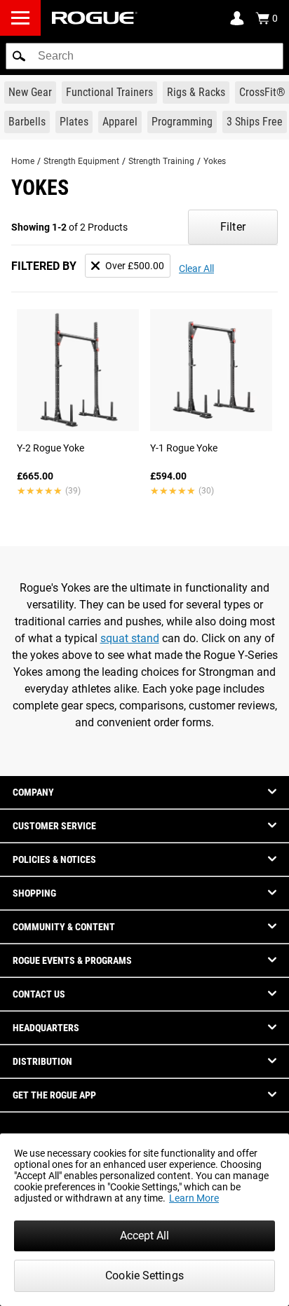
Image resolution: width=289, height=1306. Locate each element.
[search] (144, 56)
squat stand (129, 638)
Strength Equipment (81, 161)
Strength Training (161, 161)
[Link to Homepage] (94, 18)
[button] (19, 56)
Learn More (194, 1198)
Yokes (214, 161)
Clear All (196, 268)
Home (22, 161)
